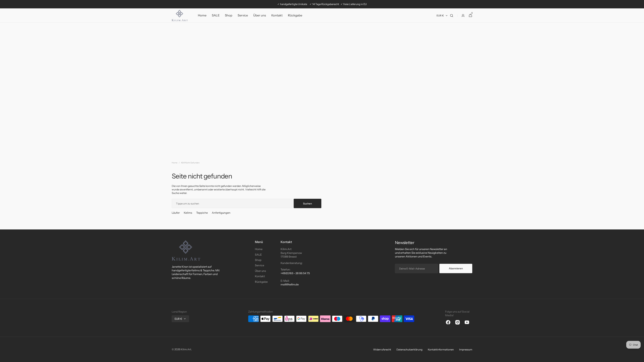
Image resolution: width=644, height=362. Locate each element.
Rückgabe (261, 281)
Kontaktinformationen (441, 349)
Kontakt (260, 276)
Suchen (307, 203)
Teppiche (202, 212)
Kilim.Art (186, 349)
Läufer (176, 212)
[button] (451, 15)
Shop (258, 260)
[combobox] (232, 203)
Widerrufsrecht (382, 349)
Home (174, 162)
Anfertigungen (221, 212)
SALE (258, 254)
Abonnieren (456, 268)
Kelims (188, 212)
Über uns (260, 271)
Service (259, 265)
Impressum (465, 349)
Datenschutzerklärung (409, 349)
